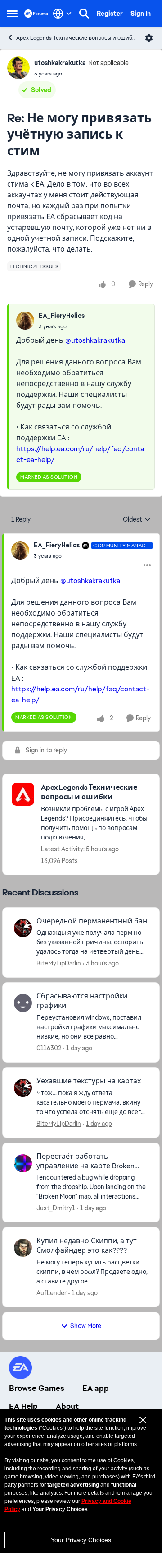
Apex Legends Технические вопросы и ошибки (77, 38)
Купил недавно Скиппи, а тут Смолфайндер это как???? (86, 1245)
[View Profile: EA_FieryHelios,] (25, 321)
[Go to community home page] (36, 13)
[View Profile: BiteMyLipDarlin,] (23, 928)
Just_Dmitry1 (55, 1208)
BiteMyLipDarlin (58, 963)
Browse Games (36, 1388)
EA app (95, 1388)
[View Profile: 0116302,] (23, 1003)
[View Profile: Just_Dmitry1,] (23, 1163)
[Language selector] (62, 14)
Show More (85, 1326)
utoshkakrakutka (60, 63)
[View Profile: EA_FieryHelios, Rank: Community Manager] (20, 550)
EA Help (23, 1406)
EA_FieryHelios (62, 316)
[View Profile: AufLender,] (23, 1248)
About (67, 1406)
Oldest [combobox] (137, 519)
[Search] (84, 13)
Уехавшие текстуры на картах (88, 1081)
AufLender (51, 1293)
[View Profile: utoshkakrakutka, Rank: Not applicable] (18, 67)
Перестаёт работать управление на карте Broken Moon (85, 1161)
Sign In (140, 13)
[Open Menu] (149, 38)
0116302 (48, 1048)
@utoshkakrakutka (95, 340)
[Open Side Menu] (12, 13)
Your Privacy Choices (81, 1540)
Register (110, 13)
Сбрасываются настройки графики (81, 1001)
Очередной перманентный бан (91, 921)
